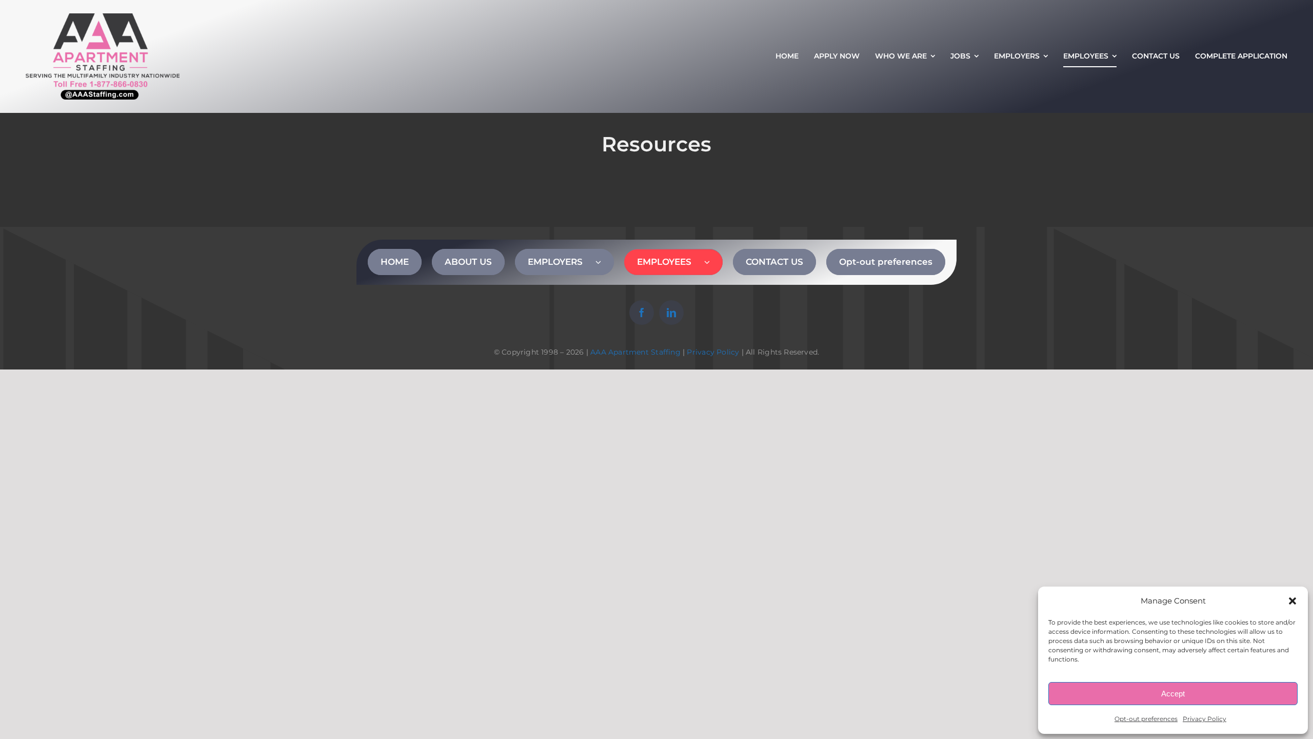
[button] (1292, 601)
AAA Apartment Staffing (635, 352)
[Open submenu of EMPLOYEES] (713, 262)
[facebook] (641, 312)
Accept (1173, 693)
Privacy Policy (1204, 719)
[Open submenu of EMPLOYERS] (604, 262)
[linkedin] (671, 312)
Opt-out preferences (1146, 719)
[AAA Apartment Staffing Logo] (103, 18)
